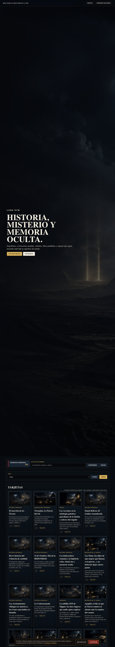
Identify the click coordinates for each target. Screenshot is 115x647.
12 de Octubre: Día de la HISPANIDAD (44, 557)
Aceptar (93, 642)
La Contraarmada (42, 603)
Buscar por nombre (37, 461)
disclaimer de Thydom (50, 643)
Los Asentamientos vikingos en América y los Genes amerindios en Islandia (19, 608)
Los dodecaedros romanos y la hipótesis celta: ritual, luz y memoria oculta (69, 560)
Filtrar (94, 477)
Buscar (103, 465)
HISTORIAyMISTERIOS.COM (15, 3)
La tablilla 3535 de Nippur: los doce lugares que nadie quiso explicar (70, 606)
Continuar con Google (103, 3)
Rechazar (81, 642)
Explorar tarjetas (14, 253)
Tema (9, 473)
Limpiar (103, 477)
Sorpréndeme (29, 253)
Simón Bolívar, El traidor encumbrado (93, 512)
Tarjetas (90, 3)
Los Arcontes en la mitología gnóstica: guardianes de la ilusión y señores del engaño (70, 515)
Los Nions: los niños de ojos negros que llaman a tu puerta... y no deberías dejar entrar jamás (95, 561)
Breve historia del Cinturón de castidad (18, 557)
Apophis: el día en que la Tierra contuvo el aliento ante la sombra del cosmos (94, 608)
